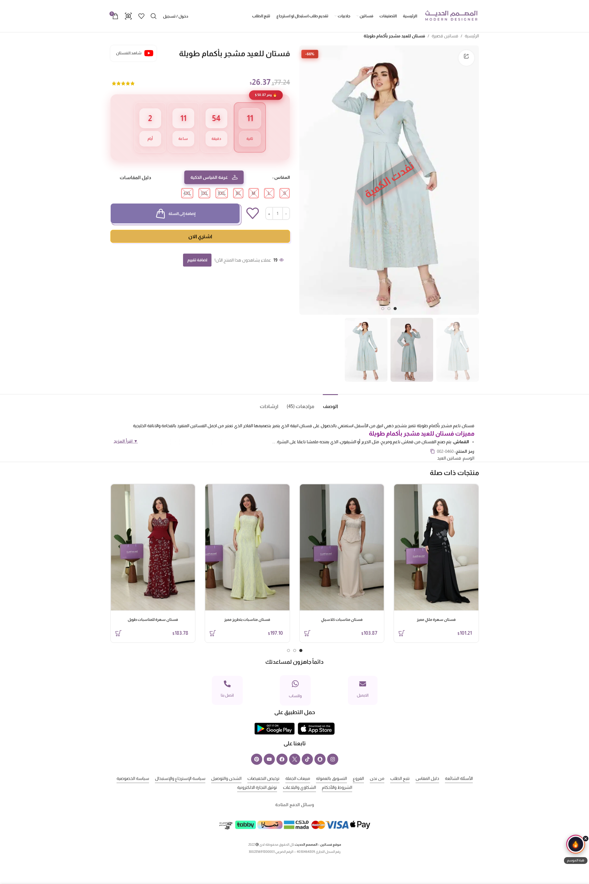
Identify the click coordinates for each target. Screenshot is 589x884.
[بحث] (153, 16)
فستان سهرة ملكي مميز (436, 619)
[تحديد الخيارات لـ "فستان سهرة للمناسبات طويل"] (118, 633)
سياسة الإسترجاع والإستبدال (180, 778)
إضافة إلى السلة (182, 213)
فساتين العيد (449, 458)
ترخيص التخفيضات (263, 778)
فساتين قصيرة (445, 35)
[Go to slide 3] (382, 308)
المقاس (282, 177)
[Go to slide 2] (389, 308)
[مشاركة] (466, 57)
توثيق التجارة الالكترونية (257, 787)
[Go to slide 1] (395, 308)
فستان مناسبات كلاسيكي (342, 619)
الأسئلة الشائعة (459, 778)
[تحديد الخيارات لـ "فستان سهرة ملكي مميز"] (401, 633)
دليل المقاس (427, 778)
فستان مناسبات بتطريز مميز (247, 619)
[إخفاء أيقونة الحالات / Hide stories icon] (586, 839)
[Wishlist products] (141, 16)
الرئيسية (472, 35)
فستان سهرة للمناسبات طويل (153, 619)
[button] (575, 850)
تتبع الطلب (400, 778)
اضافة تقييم (197, 260)
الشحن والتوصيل (226, 778)
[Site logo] (451, 15)
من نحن (377, 778)
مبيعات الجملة (297, 778)
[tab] (326, 403)
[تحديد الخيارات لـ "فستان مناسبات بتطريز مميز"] (212, 633)
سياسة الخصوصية (133, 778)
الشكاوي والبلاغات (299, 787)
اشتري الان (200, 236)
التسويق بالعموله (331, 778)
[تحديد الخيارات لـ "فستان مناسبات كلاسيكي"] (307, 633)
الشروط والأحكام (337, 787)
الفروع (358, 778)
